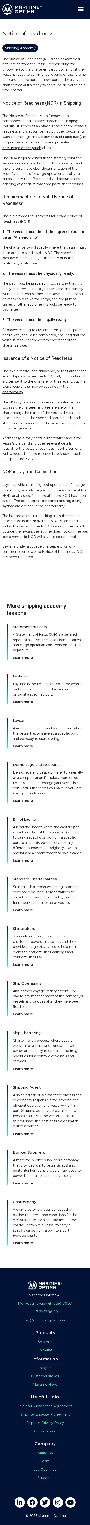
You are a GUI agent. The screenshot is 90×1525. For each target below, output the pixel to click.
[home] (21, 9)
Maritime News (45, 1384)
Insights (45, 1368)
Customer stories (45, 1376)
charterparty (12, 392)
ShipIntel (45, 1342)
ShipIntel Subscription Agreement (45, 1406)
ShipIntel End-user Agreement (45, 1414)
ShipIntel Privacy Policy (45, 1423)
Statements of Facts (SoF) (59, 137)
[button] (81, 9)
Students (45, 1478)
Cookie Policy (45, 1431)
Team (45, 1461)
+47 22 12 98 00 (45, 1312)
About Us (45, 1453)
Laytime (9, 485)
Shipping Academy (20, 48)
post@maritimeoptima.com (45, 1320)
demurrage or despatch (21, 148)
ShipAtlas (45, 1350)
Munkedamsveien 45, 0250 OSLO (45, 1303)
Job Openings (45, 1469)
